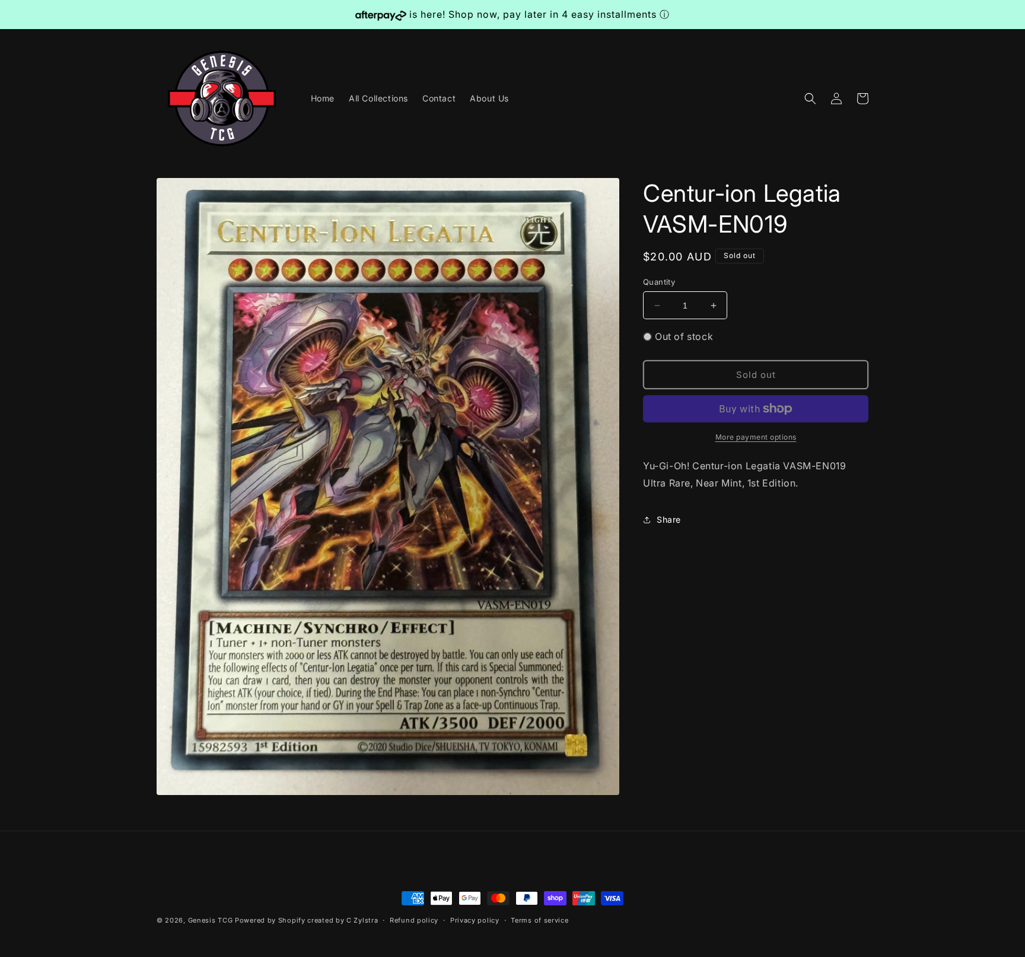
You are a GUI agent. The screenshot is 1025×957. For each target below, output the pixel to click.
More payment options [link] (756, 437)
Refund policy (414, 920)
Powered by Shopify (270, 920)
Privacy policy (474, 920)
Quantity (659, 282)
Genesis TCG (210, 920)
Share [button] (669, 519)
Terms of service (539, 920)
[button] (810, 98)
